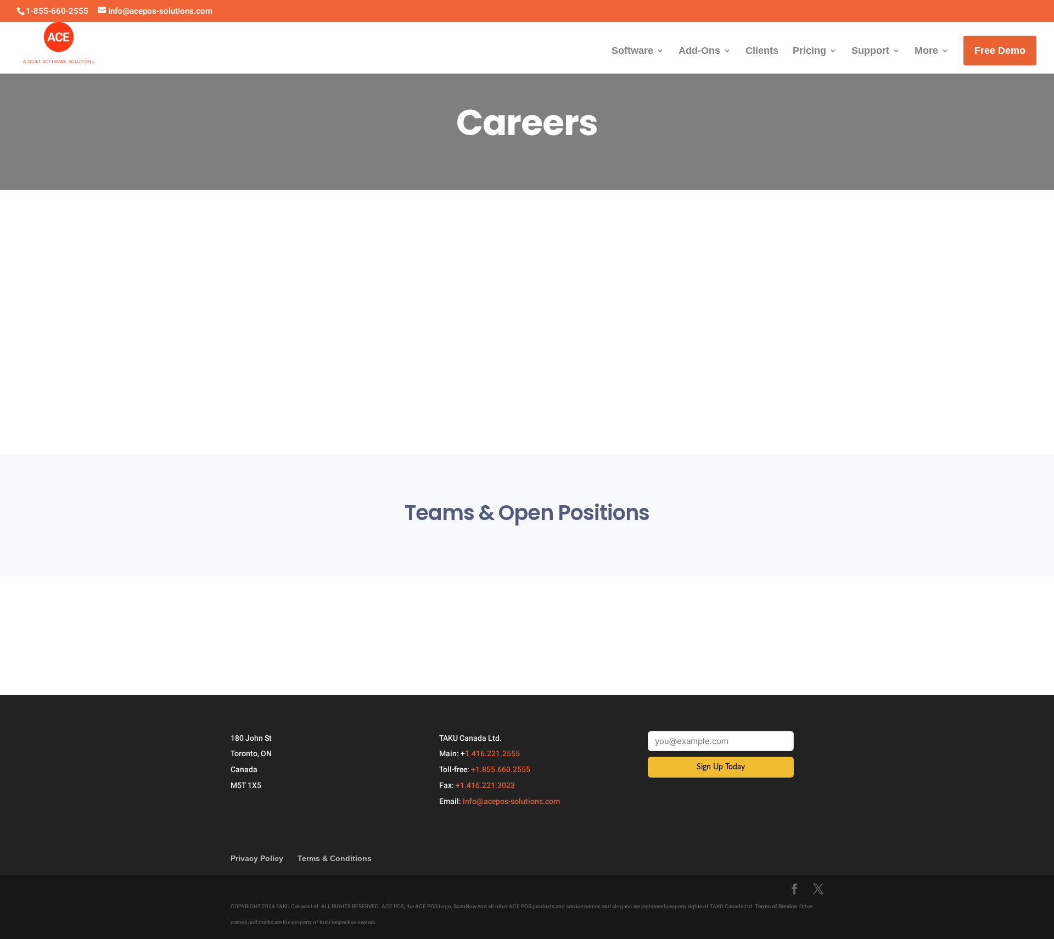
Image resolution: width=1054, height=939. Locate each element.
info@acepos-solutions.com (511, 801)
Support (870, 51)
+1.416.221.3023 (485, 785)
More (926, 51)
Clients (761, 51)
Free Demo (999, 50)
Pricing (809, 51)
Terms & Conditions (335, 858)
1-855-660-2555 (57, 11)
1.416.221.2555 (492, 753)
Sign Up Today (721, 767)
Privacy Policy (257, 858)
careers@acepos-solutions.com (411, 372)
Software (632, 51)
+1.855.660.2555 (500, 769)
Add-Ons (699, 51)
